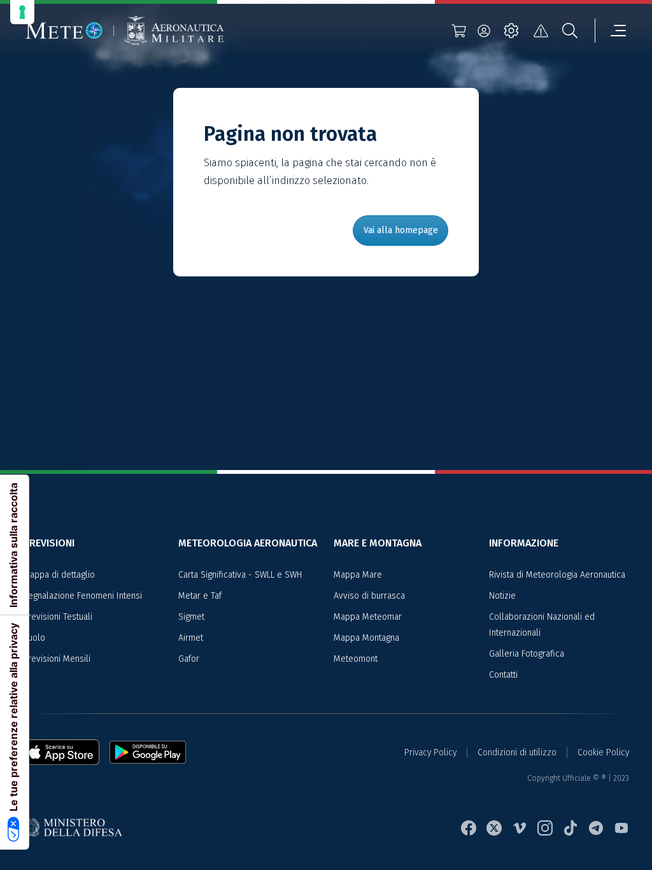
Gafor (188, 658)
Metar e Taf (200, 595)
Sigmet (191, 616)
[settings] (511, 30)
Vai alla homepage (401, 230)
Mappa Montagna (366, 637)
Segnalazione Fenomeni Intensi (82, 595)
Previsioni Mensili (56, 658)
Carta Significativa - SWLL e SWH (240, 574)
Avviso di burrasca (369, 595)
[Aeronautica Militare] (173, 31)
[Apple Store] (66, 752)
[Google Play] (148, 752)
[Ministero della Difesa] (77, 828)
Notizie (502, 595)
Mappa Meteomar (368, 616)
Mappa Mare (358, 574)
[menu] (611, 30)
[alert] (540, 30)
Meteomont (356, 658)
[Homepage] (64, 30)
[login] (484, 30)
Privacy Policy (430, 752)
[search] (569, 30)
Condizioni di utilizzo (517, 752)
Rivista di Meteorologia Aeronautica (557, 574)
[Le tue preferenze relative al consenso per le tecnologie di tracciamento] (22, 12)
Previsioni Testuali (57, 616)
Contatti (503, 674)
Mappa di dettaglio (59, 574)
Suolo (34, 637)
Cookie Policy (603, 752)
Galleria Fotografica (526, 653)
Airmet (190, 637)
